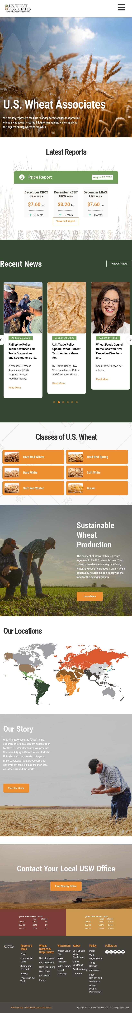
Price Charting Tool (27, 979)
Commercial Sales (26, 960)
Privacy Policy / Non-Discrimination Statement (31, 1008)
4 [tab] (68, 402)
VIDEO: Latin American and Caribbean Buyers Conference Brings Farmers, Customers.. (110, 353)
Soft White (44, 975)
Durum (42, 980)
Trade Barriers (93, 964)
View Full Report (65, 221)
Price (22, 954)
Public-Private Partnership (95, 988)
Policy (92, 951)
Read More (14, 383)
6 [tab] (77, 402)
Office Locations (78, 963)
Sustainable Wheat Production (79, 954)
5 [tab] (72, 402)
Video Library (64, 966)
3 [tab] (63, 402)
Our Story (77, 973)
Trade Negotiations (95, 957)
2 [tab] (59, 402)
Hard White (44, 971)
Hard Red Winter (47, 958)
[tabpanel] (22, 338)
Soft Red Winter (47, 962)
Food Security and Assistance (95, 977)
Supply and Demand (26, 968)
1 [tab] (54, 402)
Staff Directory (80, 969)
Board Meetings (62, 972)
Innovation (94, 970)
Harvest (24, 973)
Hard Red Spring (47, 967)
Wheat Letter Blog (64, 952)
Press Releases (62, 960)
